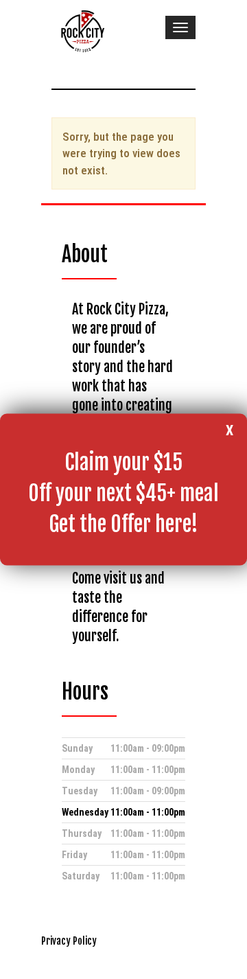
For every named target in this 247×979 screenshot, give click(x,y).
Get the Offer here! (123, 524)
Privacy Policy (69, 941)
